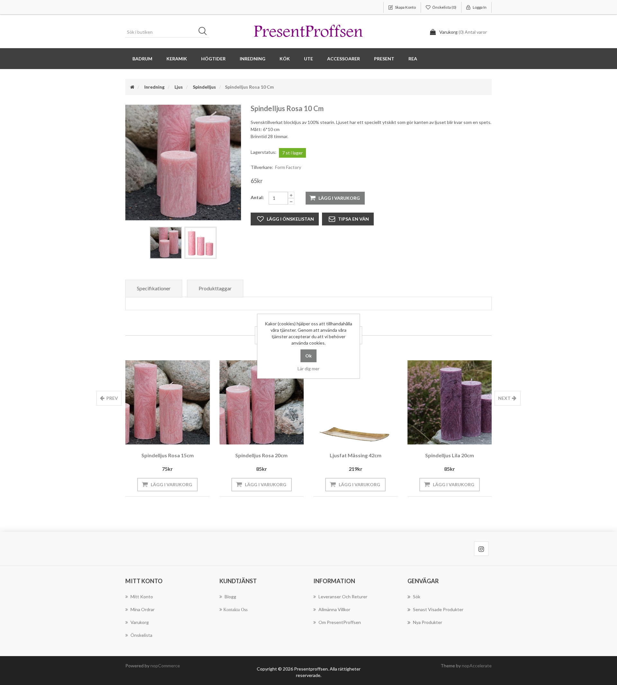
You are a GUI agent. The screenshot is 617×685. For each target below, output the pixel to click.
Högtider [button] (213, 58)
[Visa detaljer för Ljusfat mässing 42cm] (355, 402)
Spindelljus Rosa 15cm (167, 455)
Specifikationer (154, 288)
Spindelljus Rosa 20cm (261, 455)
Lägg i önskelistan (290, 219)
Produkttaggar (215, 288)
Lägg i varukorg (339, 198)
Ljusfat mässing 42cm (355, 455)
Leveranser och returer (342, 596)
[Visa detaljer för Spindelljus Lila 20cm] (449, 402)
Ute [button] (308, 58)
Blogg (230, 596)
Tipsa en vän (353, 219)
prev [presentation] (112, 398)
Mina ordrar (142, 609)
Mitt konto (141, 596)
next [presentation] (504, 398)
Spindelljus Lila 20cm (449, 455)
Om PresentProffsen (339, 622)
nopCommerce (165, 665)
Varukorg (139, 622)
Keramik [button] (176, 58)
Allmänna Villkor (334, 609)
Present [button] (384, 58)
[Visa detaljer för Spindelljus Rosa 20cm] (261, 402)
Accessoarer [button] (343, 58)
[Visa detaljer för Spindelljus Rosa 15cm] (167, 402)
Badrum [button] (142, 58)
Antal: (257, 197)
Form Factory (288, 167)
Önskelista (141, 635)
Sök (204, 32)
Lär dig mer (308, 368)
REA (412, 58)
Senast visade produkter (438, 609)
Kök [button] (285, 58)
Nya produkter (427, 622)
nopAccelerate (477, 665)
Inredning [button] (252, 58)
